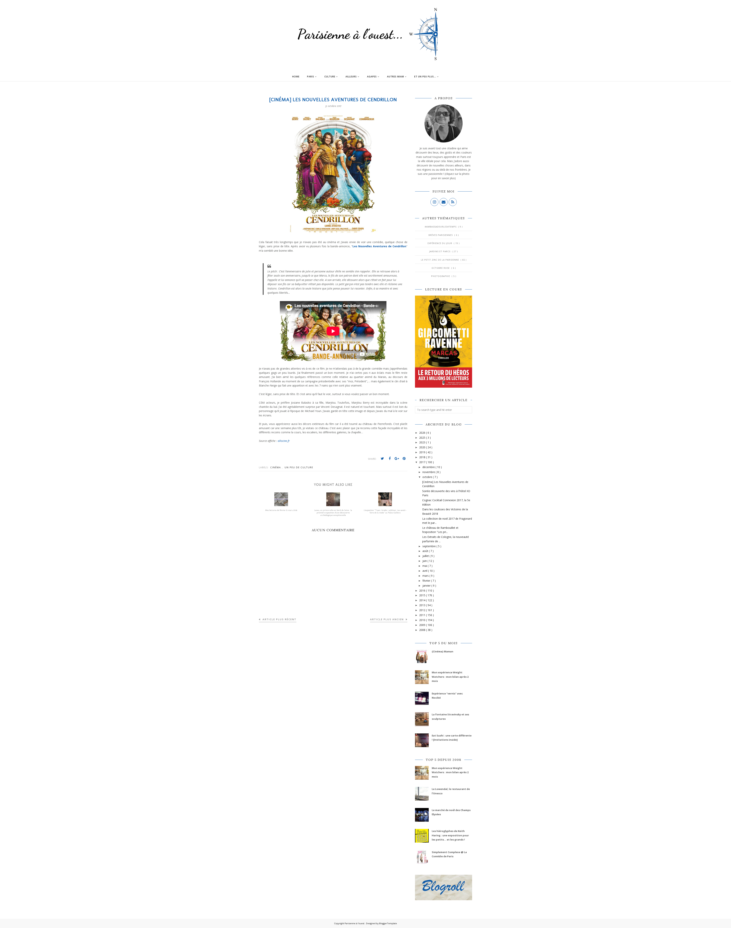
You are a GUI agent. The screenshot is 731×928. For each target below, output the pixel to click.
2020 (422, 447)
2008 (422, 630)
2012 (422, 610)
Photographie (441, 276)
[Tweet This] (382, 459)
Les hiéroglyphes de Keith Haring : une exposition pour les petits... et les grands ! (450, 835)
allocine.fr (284, 441)
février (426, 580)
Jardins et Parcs (440, 251)
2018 (422, 457)
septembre (429, 546)
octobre (427, 477)
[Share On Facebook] (390, 459)
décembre (429, 467)
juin (425, 561)
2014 (422, 600)
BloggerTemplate (388, 923)
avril (425, 571)
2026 (422, 432)
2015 (422, 595)
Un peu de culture (299, 467)
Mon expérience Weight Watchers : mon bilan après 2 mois (450, 677)
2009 (422, 625)
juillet (426, 556)
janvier (426, 585)
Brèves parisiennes (441, 235)
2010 (422, 620)
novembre (429, 472)
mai (425, 566)
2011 (422, 615)
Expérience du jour (440, 243)
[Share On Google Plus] (397, 459)
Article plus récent (279, 619)
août (425, 551)
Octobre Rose (441, 267)
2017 (422, 462)
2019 (422, 452)
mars (425, 575)
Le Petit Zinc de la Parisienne (440, 259)
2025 (422, 437)
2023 (422, 442)
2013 (422, 605)
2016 (422, 590)
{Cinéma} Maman (442, 651)
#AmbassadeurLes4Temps (441, 226)
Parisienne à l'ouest (355, 923)
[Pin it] (404, 459)
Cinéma (276, 467)
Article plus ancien (387, 619)
